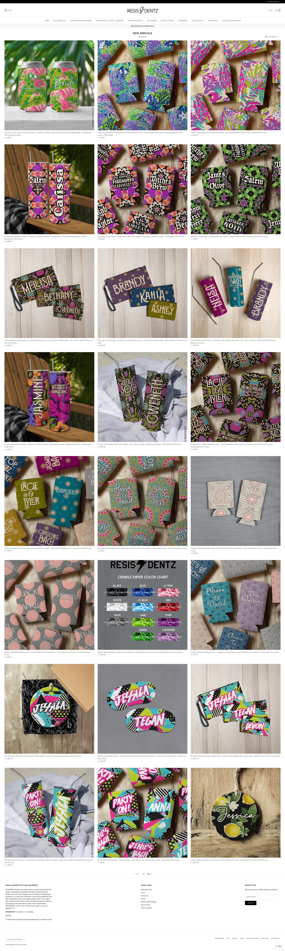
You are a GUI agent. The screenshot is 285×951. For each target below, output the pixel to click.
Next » (149, 874)
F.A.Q (143, 892)
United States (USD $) (272, 1)
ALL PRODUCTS (59, 20)
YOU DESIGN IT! (198, 20)
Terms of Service (146, 908)
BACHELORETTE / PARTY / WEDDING (110, 20)
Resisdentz (12, 944)
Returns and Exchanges (148, 902)
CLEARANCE (182, 20)
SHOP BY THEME (167, 20)
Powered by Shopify (21, 944)
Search (143, 899)
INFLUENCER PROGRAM (231, 20)
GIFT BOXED (151, 20)
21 (144, 874)
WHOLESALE (213, 20)
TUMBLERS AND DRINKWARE (81, 20)
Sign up (250, 903)
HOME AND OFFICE (135, 20)
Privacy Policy (145, 905)
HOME (46, 20)
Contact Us (144, 896)
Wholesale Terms (146, 889)
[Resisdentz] (142, 10)
